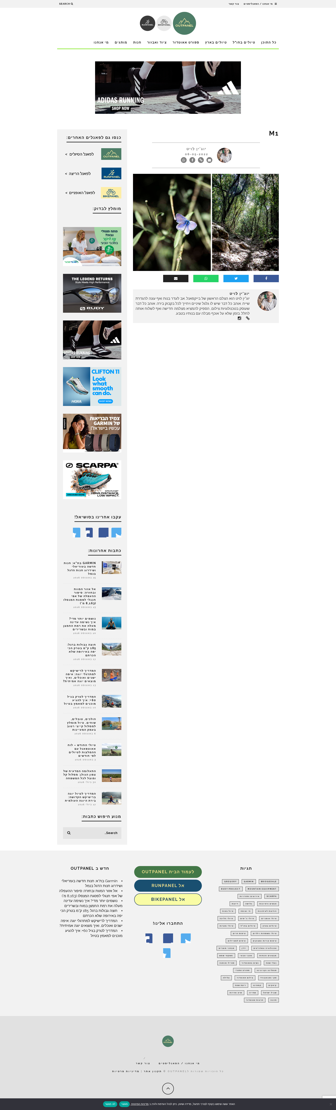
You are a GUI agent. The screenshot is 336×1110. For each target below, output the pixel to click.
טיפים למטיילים (237, 941)
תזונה (273, 1000)
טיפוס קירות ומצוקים (265, 941)
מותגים (121, 42)
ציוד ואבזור (157, 42)
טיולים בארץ (216, 42)
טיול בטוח (228, 911)
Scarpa (272, 896)
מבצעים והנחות (268, 956)
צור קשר (234, 4)
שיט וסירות (236, 993)
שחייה (252, 993)
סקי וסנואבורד (268, 978)
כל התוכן (268, 42)
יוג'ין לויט (196, 149)
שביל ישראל (270, 993)
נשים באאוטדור (250, 963)
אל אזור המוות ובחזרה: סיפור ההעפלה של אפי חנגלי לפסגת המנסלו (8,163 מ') (79, 596)
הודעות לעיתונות (267, 911)
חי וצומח (246, 911)
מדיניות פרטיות (126, 1071)
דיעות (235, 904)
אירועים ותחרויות (249, 896)
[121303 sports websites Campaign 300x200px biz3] (92, 246)
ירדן (244, 948)
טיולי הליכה (226, 918)
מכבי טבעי (246, 956)
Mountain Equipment (262, 889)
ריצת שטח (240, 985)
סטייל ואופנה (227, 963)
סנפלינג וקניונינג (267, 970)
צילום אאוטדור (245, 978)
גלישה (248, 904)
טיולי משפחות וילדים (265, 933)
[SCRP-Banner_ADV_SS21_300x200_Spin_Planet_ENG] (92, 479)
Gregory (230, 882)
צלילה (226, 978)
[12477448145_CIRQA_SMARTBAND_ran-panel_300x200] (92, 433)
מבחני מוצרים (226, 948)
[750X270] (168, 87)
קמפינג (257, 985)
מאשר (124, 1104)
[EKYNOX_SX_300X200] (92, 293)
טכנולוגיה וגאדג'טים (265, 948)
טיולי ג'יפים (247, 918)
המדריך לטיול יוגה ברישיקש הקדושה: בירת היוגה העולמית (80, 797)
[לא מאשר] (331, 1104)
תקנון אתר (153, 1071)
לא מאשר (110, 1104)
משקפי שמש (226, 956)
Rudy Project (231, 889)
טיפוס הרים (239, 933)
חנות (137, 42)
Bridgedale (269, 882)
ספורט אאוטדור (186, 42)
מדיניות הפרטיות (139, 1104)
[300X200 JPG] (92, 339)
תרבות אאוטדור (254, 1000)
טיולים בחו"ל (244, 42)
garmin (249, 882)
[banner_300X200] (92, 386)
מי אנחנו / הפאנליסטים (258, 4)
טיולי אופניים (269, 918)
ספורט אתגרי (242, 970)
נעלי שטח (271, 963)
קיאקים (273, 985)
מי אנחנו (101, 42)
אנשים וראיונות (268, 904)
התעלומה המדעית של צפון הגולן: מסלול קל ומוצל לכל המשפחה (79, 775)
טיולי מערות (227, 926)
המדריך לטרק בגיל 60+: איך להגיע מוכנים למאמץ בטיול (80, 700)
